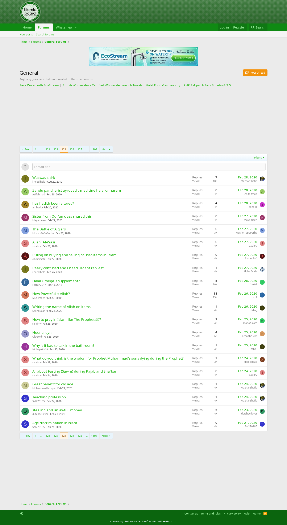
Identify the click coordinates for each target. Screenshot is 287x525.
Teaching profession (49, 397)
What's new (64, 27)
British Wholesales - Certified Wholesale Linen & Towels (102, 85)
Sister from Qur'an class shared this (62, 216)
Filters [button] (258, 157)
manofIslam (250, 323)
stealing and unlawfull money (57, 410)
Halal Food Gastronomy (163, 85)
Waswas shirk (43, 177)
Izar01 (253, 284)
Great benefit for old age (52, 384)
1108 (94, 149)
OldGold (37, 336)
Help (247, 513)
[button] (76, 27)
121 (48, 149)
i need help (38, 181)
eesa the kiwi (249, 336)
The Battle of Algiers (49, 229)
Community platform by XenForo (143, 521)
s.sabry (36, 246)
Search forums (45, 34)
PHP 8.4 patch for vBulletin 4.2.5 (207, 85)
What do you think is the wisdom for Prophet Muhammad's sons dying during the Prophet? (107, 358)
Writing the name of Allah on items (61, 306)
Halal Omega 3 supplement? (56, 280)
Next (105, 149)
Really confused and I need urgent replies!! (68, 267)
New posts (26, 34)
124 (72, 149)
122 (56, 149)
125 (80, 149)
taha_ (254, 310)
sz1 (255, 297)
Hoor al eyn (42, 332)
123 (64, 149)
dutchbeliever (40, 414)
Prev (27, 149)
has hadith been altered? (53, 203)
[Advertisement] (143, 116)
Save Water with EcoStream (39, 85)
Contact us (191, 513)
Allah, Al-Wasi (43, 242)
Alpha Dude (250, 271)
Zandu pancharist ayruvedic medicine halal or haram (76, 190)
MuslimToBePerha (43, 233)
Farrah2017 (39, 285)
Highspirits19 (40, 349)
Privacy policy (232, 513)
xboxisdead (250, 362)
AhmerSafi (38, 259)
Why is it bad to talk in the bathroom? (63, 345)
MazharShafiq (249, 181)
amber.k (37, 207)
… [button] (41, 149)
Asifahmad (38, 194)
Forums (44, 27)
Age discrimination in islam (54, 422)
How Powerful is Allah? (51, 293)
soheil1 (253, 207)
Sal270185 (38, 401)
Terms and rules (211, 513)
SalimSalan (38, 311)
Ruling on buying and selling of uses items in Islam (74, 254)
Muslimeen (38, 298)
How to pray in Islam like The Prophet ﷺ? (66, 319)
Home (27, 27)
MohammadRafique (43, 388)
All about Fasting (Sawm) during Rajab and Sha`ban (74, 371)
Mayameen (39, 220)
